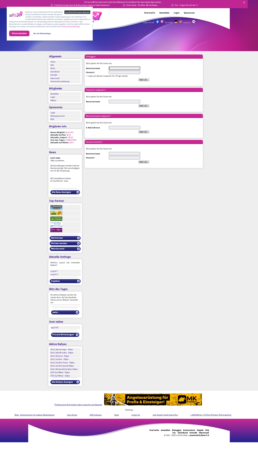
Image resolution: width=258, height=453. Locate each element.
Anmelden (164, 12)
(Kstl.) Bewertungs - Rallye (61, 349)
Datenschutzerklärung (59, 81)
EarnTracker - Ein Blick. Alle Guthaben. (142, 5)
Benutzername (93, 68)
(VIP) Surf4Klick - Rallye (60, 372)
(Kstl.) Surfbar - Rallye (59, 359)
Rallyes (53, 100)
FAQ (52, 65)
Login (176, 12)
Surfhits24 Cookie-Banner (77, 12)
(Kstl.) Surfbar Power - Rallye (62, 362)
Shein (116, 415)
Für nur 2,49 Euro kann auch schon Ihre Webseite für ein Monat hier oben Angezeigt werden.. (123, 2)
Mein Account (57, 248)
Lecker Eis (135, 415)
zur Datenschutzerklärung (69, 26)
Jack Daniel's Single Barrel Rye (165, 415)
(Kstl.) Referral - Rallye (59, 356)
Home (52, 61)
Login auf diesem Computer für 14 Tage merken (108, 76)
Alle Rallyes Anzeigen (62, 382)
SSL (174, 432)
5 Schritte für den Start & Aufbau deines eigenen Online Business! (82, 5)
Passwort (90, 72)
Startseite (149, 12)
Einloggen (176, 430)
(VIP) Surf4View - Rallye (60, 375)
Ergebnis (55, 281)
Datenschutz (189, 430)
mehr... (55, 312)
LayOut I (54, 271)
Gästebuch (55, 71)
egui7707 (54, 327)
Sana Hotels (72, 415)
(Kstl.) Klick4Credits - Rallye (61, 352)
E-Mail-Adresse (93, 127)
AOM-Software (96, 415)
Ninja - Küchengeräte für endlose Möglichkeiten (35, 415)
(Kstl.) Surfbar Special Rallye (62, 366)
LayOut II (54, 274)
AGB (52, 119)
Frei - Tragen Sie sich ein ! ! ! (186, 5)
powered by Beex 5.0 (199, 435)
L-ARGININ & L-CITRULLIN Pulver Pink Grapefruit (210, 415)
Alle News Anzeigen (61, 192)
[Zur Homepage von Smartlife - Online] (16, 15)
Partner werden (59, 243)
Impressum (55, 78)
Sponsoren (189, 12)
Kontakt (53, 75)
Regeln (200, 430)
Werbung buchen (57, 116)
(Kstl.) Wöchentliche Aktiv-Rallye (64, 369)
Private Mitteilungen (63, 334)
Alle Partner (57, 238)
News (52, 68)
